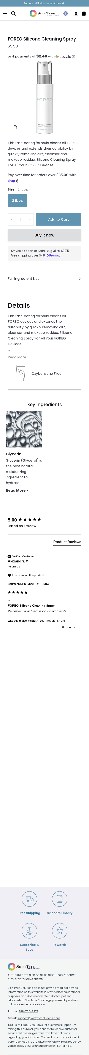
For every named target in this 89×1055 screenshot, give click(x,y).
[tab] (67, 543)
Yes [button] (42, 621)
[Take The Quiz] (63, 13)
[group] (44, 520)
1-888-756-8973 (32, 1025)
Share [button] (61, 621)
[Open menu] (4, 13)
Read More (17, 357)
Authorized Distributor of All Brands (44, 3)
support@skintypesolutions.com (38, 1018)
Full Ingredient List (23, 278)
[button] (44, 56)
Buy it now (44, 235)
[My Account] (74, 13)
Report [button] (50, 621)
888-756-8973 (28, 1011)
